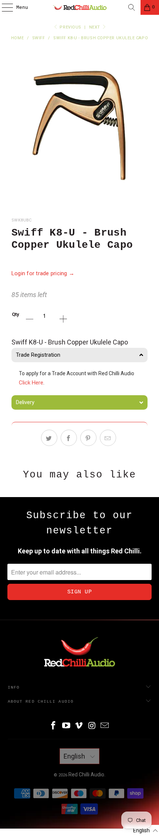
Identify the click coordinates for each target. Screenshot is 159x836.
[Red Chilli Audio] (79, 7)
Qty (15, 314)
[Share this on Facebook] (69, 438)
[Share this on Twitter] (49, 438)
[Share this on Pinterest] (88, 438)
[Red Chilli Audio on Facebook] (53, 726)
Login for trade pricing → (43, 273)
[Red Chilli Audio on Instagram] (92, 726)
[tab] (79, 355)
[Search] (132, 7)
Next (95, 27)
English (75, 756)
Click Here (31, 382)
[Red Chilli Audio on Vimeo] (79, 726)
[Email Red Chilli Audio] (105, 726)
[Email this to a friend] (108, 438)
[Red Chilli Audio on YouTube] (66, 726)
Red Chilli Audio (86, 774)
